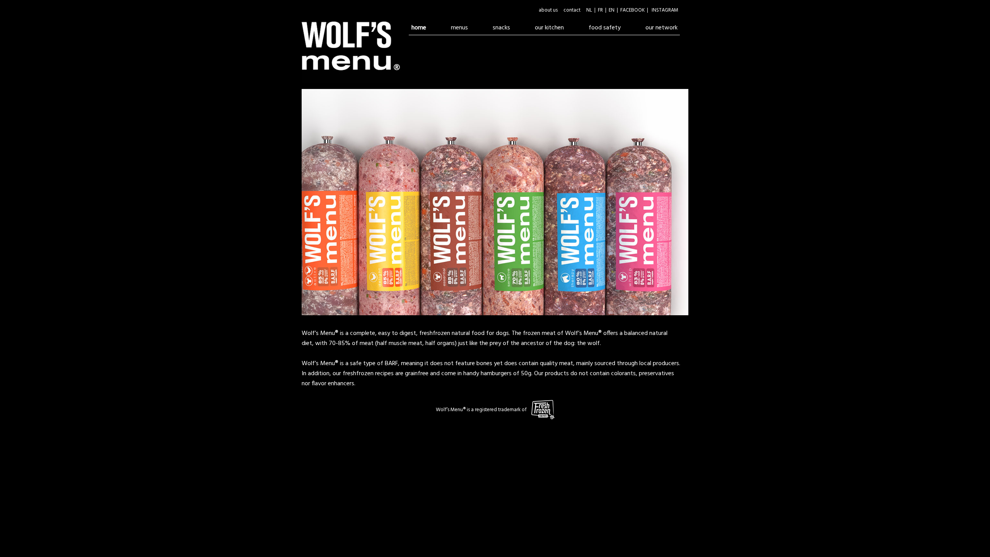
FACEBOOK (632, 10)
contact (571, 10)
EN (611, 10)
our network (661, 28)
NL (589, 10)
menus (459, 28)
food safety (610, 28)
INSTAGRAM (665, 10)
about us (548, 10)
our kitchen (549, 28)
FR (600, 10)
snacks (501, 28)
